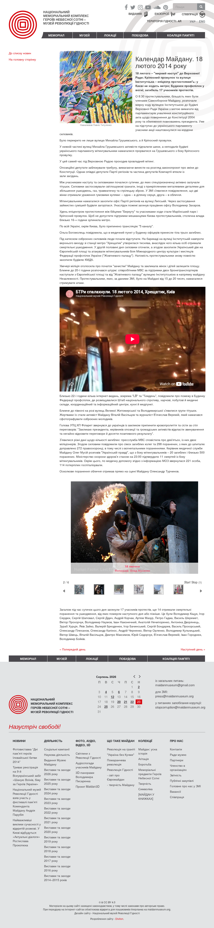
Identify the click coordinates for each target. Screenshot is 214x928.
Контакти (176, 749)
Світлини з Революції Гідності (88, 755)
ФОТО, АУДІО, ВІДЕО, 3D (86, 743)
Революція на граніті (121, 749)
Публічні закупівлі (182, 780)
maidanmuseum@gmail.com (175, 685)
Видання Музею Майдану (55, 762)
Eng (202, 21)
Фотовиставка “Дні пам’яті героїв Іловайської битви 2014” (25, 755)
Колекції (145, 741)
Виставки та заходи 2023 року (57, 800)
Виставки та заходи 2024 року (57, 791)
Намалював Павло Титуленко (96, 125)
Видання (135, 14)
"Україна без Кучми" (120, 754)
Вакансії (175, 791)
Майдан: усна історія (147, 751)
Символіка (145, 789)
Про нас (176, 741)
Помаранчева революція (116, 762)
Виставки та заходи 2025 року (57, 781)
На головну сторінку (22, 59)
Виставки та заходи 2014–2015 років (57, 878)
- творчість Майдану (120, 785)
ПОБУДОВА (140, 35)
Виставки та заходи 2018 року (57, 849)
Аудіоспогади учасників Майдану (89, 765)
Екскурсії (162, 14)
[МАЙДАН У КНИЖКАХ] (146, 796)
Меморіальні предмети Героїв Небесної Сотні (149, 774)
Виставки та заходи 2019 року (57, 839)
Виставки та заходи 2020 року (57, 829)
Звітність (175, 775)
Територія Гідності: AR (164, 21)
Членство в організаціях (178, 767)
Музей (84, 35)
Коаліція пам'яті (180, 35)
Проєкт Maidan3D (87, 786)
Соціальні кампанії (57, 749)
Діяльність (53, 741)
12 (112, 696)
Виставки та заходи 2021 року (57, 820)
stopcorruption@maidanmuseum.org (180, 707)
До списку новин (20, 53)
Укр (192, 21)
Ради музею (178, 754)
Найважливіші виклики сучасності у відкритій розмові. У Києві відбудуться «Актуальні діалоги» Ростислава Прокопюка (27, 832)
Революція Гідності (120, 770)
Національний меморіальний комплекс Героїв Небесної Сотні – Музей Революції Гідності (66, 18)
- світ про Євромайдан (115, 777)
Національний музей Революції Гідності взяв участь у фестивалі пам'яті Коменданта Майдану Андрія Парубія (27, 802)
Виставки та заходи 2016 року (57, 868)
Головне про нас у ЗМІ (185, 786)
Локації (110, 35)
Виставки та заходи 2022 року (57, 810)
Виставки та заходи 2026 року (57, 772)
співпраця (190, 14)
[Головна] (26, 28)
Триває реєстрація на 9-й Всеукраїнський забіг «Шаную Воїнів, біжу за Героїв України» (27, 775)
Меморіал (56, 35)
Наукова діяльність (57, 754)
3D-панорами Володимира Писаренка (85, 776)
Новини (19, 741)
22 (132, 701)
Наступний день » (193, 649)
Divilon (119, 918)
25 (106, 706)
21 (125, 701)
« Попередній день (72, 649)
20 (119, 701)
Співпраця (177, 797)
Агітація (143, 759)
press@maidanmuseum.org (174, 696)
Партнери (176, 760)
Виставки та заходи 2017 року (57, 858)
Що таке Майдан (120, 741)
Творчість (144, 783)
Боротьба (144, 764)
